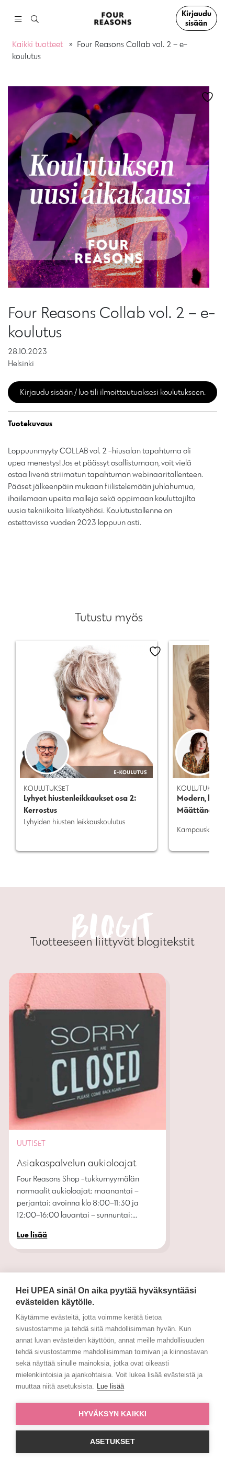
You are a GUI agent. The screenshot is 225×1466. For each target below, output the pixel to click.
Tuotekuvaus (30, 423)
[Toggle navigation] (18, 18)
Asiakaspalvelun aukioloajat (77, 1163)
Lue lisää (110, 1386)
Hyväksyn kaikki (112, 1414)
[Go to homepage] (112, 18)
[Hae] (35, 19)
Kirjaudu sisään (196, 18)
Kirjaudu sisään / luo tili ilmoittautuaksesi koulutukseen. (113, 392)
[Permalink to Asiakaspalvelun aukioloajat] (87, 1051)
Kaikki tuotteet (37, 44)
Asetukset (112, 1442)
